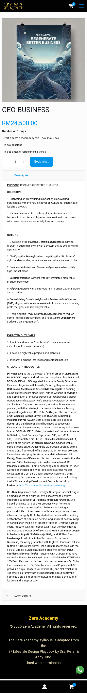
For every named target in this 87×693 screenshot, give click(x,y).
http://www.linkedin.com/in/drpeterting (42, 485)
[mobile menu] (81, 6)
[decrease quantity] (6, 162)
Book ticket (41, 161)
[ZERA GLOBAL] (13, 6)
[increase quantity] (23, 162)
